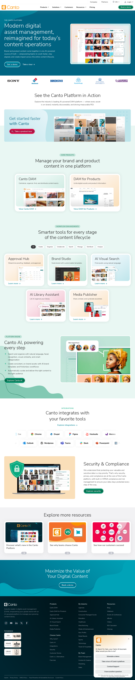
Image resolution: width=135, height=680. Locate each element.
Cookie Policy (59, 678)
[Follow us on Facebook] (26, 623)
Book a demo (126, 7)
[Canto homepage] (11, 7)
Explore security (93, 491)
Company (93, 2)
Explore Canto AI (14, 380)
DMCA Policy (23, 678)
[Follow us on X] (21, 623)
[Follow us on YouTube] (11, 623)
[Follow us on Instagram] (6, 623)
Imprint (6, 678)
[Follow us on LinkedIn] (16, 623)
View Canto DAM (26, 209)
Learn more (13, 283)
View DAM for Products (84, 209)
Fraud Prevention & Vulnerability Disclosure (41, 678)
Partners (104, 2)
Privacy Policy (14, 678)
